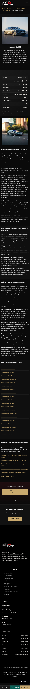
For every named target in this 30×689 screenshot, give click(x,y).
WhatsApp (16, 687)
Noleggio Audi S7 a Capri (7, 400)
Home (3, 8)
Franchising (7, 589)
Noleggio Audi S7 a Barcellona (9, 417)
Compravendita (8, 578)
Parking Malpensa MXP (10, 586)
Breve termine (8, 573)
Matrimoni (7, 581)
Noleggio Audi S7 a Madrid (8, 420)
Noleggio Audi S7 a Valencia (8, 424)
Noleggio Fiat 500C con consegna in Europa (13, 472)
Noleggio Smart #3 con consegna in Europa (13, 460)
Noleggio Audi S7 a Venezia (8, 379)
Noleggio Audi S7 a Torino (8, 386)
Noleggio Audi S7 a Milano (8, 369)
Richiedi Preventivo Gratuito (15, 492)
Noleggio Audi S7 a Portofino (8, 393)
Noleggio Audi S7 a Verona (8, 389)
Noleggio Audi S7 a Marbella (8, 427)
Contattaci (15, 518)
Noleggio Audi (7, 10)
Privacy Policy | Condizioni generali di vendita (15, 667)
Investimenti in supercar (11, 592)
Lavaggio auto (8, 584)
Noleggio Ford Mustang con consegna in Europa (14, 469)
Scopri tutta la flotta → (7, 476)
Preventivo (26, 687)
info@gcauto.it (6, 624)
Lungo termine (8, 576)
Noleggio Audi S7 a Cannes (8, 410)
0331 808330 (8, 618)
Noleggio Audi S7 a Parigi (7, 403)
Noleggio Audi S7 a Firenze (8, 376)
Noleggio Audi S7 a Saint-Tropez (9, 413)
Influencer (6, 594)
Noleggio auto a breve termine (16, 8)
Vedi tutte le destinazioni (7, 434)
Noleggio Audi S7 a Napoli (8, 382)
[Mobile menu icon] (27, 3)
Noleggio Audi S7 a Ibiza (7, 430)
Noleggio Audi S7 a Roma (7, 372)
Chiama (6, 687)
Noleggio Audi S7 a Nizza (7, 406)
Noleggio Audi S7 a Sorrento (8, 396)
